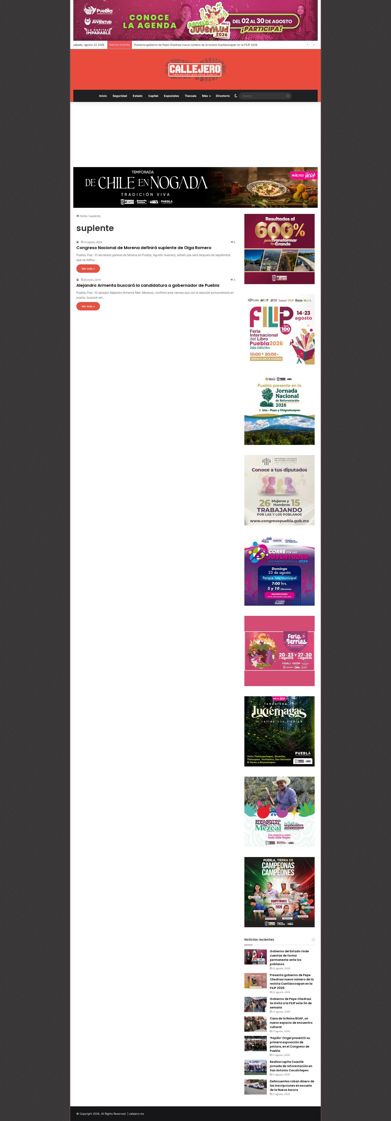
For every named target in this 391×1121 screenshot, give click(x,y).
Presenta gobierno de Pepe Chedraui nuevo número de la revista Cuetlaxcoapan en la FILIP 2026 (292, 981)
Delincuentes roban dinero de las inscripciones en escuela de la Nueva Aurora (292, 1085)
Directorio (223, 95)
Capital (153, 95)
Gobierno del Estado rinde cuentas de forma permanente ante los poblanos (289, 957)
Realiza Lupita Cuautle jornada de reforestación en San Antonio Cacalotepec (291, 1066)
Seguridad (120, 95)
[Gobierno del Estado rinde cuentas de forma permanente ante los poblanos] (255, 956)
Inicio (103, 95)
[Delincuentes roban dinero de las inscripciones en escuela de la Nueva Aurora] (255, 1087)
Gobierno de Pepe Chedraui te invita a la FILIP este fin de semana (291, 1003)
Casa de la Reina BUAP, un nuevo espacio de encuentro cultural (291, 1022)
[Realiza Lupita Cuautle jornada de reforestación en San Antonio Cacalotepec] (255, 1067)
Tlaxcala (190, 95)
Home (83, 216)
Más (205, 95)
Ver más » (88, 268)
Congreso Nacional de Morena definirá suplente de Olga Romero (143, 248)
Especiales (171, 95)
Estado (138, 95)
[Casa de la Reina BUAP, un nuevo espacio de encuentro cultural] (255, 1024)
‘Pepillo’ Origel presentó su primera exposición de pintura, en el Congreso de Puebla (290, 1044)
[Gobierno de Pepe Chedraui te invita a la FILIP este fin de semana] (255, 1004)
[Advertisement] (195, 134)
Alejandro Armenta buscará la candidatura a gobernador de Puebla (147, 285)
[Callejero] (195, 69)
